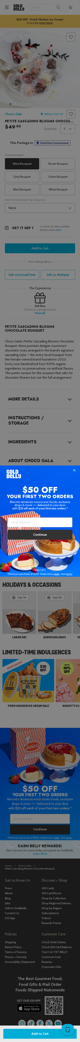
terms (69, 573)
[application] (67, 1029)
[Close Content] (74, 470)
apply (57, 573)
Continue (40, 535)
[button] (40, 521)
